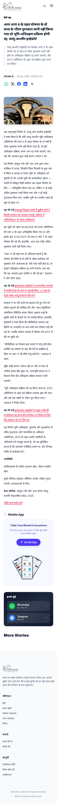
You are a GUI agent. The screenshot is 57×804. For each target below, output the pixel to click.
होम (4, 703)
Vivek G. (9, 76)
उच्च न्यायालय (8, 718)
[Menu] (51, 6)
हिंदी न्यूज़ (7, 17)
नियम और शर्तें (8, 769)
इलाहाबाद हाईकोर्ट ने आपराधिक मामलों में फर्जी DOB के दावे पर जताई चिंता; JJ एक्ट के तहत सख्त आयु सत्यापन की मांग (28, 290)
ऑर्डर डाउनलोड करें (13, 502)
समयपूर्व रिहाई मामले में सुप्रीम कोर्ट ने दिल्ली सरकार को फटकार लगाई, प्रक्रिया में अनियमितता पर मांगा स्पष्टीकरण (27, 214)
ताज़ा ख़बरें (7, 708)
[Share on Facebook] (19, 83)
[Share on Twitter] (12, 83)
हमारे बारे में (7, 741)
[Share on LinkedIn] (25, 83)
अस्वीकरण (7, 774)
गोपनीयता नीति (9, 764)
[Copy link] (32, 84)
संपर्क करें (6, 746)
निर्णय (5, 723)
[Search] (45, 6)
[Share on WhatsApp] (6, 83)
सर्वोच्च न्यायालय (9, 713)
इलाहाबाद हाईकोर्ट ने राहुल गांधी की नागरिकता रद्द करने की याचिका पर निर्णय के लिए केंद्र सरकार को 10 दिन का (27, 415)
